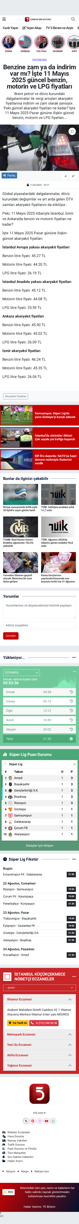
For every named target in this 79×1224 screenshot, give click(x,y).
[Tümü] (74, 657)
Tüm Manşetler (17, 1153)
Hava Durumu (16, 1136)
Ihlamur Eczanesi (19, 999)
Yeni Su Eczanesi (19, 1045)
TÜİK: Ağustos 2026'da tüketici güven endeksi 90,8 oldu (57, 542)
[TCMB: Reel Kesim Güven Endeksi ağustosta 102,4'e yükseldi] (20, 527)
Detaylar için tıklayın (39, 845)
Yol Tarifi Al (19, 1023)
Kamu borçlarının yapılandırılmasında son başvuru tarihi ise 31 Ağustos (58, 578)
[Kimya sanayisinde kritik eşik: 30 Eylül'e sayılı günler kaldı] (20, 494)
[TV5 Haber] (38, 19)
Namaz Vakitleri (17, 1140)
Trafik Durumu (16, 1144)
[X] (26, 1121)
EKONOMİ (40, 60)
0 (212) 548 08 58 (46, 1023)
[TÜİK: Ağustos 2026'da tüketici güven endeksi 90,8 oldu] (58, 527)
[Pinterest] (33, 1121)
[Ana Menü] (4, 19)
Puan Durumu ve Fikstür (22, 1148)
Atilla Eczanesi (17, 1055)
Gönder (11, 636)
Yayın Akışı (33, 28)
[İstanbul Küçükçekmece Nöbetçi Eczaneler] (74, 976)
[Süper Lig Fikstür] (74, 859)
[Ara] (73, 19)
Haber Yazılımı (32, 1206)
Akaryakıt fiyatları (15, 396)
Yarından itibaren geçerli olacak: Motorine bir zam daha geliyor (17, 578)
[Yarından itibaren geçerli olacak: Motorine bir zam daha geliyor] (20, 562)
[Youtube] (46, 1121)
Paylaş (11, 175)
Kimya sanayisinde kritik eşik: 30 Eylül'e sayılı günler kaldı (20, 509)
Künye (24, 1171)
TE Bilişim (49, 1206)
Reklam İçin (42, 1171)
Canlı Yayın (10, 28)
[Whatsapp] (53, 1121)
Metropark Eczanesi (21, 1034)
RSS (10, 1192)
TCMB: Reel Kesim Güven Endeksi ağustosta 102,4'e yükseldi (18, 542)
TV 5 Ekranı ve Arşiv (59, 28)
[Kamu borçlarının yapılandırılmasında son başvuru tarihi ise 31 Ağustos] (58, 562)
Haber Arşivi (15, 1161)
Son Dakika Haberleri (20, 1157)
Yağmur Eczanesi (19, 1065)
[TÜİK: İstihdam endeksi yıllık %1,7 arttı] (58, 494)
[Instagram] (40, 1121)
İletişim (10, 1171)
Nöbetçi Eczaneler (19, 1132)
